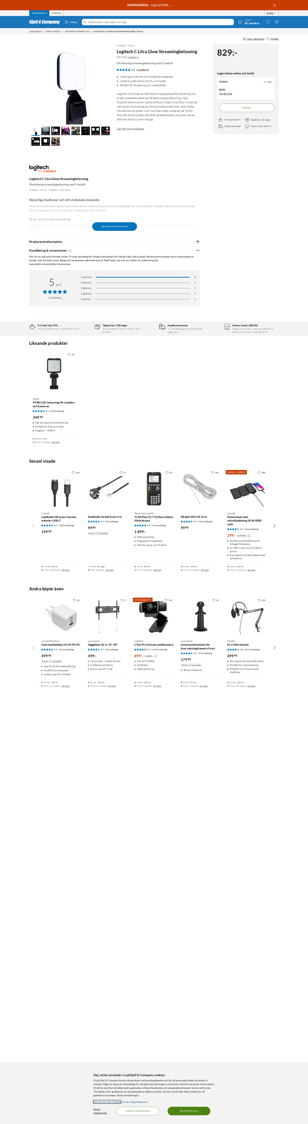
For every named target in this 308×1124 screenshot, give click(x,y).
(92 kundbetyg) (205, 653)
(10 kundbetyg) (57, 411)
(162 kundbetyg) (66, 649)
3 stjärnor (86, 287)
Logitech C (133, 57)
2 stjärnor (86, 293)
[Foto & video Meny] (63, 31)
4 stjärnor (86, 282)
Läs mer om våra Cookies (107, 1101)
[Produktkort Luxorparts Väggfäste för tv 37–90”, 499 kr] (107, 617)
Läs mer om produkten (130, 128)
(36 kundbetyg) (205, 521)
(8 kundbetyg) (111, 521)
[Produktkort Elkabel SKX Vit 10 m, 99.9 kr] (200, 489)
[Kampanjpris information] (248, 535)
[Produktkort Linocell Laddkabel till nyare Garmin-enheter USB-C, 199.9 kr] (61, 489)
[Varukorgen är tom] (276, 21)
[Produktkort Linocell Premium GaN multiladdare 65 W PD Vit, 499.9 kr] (61, 617)
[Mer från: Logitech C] (42, 170)
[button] (35, 131)
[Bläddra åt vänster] (33, 525)
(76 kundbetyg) (159, 525)
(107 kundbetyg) (252, 649)
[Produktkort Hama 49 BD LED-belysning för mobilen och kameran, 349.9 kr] (54, 372)
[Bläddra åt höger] (274, 525)
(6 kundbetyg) (111, 649)
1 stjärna (85, 299)
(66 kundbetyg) (252, 529)
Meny (74, 22)
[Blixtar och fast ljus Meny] (91, 31)
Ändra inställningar (100, 1111)
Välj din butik (225, 93)
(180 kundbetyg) (66, 525)
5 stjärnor (86, 276)
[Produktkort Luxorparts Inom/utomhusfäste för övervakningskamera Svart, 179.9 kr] (200, 617)
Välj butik (55, 442)
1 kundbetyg (142, 69)
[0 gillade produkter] (268, 21)
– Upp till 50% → (149, 5)
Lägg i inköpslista (255, 39)
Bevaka (247, 107)
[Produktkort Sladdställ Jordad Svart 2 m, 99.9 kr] (107, 489)
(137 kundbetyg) (159, 649)
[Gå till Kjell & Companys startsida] (45, 22)
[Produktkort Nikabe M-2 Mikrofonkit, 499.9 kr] (247, 617)
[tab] (39, 13)
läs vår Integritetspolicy (135, 1101)
